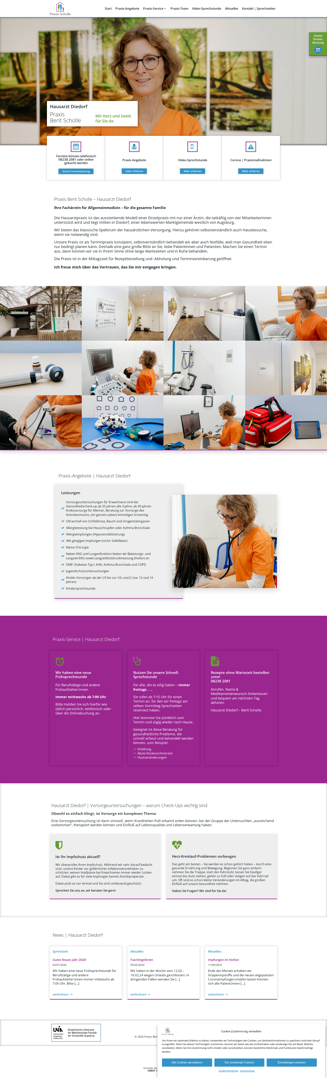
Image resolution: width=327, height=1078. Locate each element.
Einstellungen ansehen (292, 1062)
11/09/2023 (215, 965)
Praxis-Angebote (127, 8)
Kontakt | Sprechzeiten (258, 8)
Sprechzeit (60, 951)
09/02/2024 (137, 965)
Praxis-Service (153, 8)
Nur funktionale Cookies (239, 1062)
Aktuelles (231, 8)
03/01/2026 (60, 965)
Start (108, 8)
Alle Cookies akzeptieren (187, 1062)
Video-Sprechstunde (206, 8)
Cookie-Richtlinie (228, 1071)
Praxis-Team (179, 8)
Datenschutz (247, 1071)
